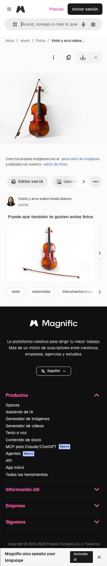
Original (37, 76)
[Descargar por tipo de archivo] (95, 57)
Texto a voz (16, 432)
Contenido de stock (23, 439)
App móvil (15, 467)
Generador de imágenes (27, 418)
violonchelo (41, 291)
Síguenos (15, 522)
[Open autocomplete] (13, 24)
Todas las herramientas (27, 474)
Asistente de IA (19, 411)
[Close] (99, 557)
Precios (56, 9)
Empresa (15, 505)
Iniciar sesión (85, 9)
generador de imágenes (80, 159)
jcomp (23, 205)
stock (25, 40)
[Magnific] (54, 324)
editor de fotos (55, 164)
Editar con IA (30, 181)
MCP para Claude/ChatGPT (37, 446)
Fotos (40, 40)
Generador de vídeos (25, 425)
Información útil (22, 489)
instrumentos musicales (81, 291)
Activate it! (81, 557)
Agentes (19, 453)
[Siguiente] (83, 181)
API (9, 460)
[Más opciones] (53, 57)
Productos (17, 395)
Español (53, 371)
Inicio (10, 40)
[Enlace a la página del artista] (11, 202)
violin (16, 291)
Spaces (12, 405)
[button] (53, 371)
